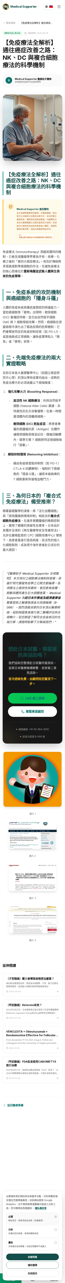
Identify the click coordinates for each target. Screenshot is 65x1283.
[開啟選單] (59, 6)
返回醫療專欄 (15, 1105)
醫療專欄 (10, 22)
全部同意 (32, 1256)
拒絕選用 (32, 1273)
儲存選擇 (32, 1265)
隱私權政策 (40, 1208)
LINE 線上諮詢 (34, 698)
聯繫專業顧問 (35, 711)
